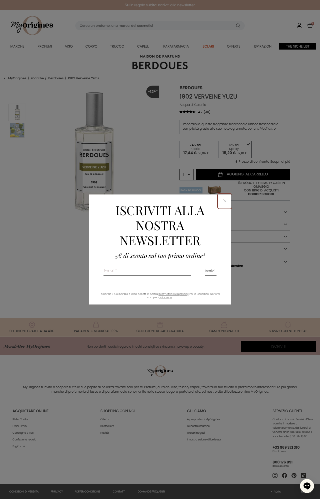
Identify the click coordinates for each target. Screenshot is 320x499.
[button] (307, 486)
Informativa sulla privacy (173, 294)
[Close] (224, 201)
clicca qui (166, 298)
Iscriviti (210, 271)
